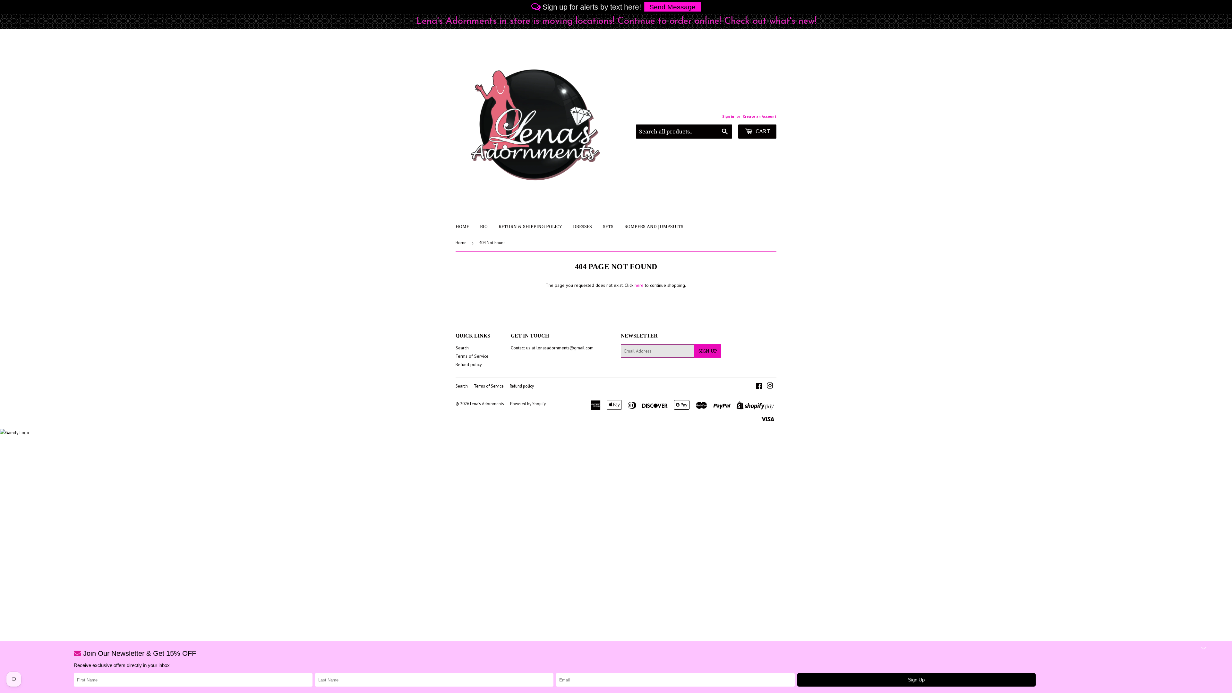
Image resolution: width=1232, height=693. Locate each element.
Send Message (672, 7)
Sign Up (707, 351)
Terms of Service (472, 356)
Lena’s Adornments (487, 403)
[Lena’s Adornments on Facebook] (759, 386)
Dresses (582, 226)
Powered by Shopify (528, 403)
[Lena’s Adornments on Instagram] (770, 386)
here (639, 285)
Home (462, 226)
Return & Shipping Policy (530, 226)
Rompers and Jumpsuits (653, 226)
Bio (484, 226)
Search (462, 348)
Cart (762, 131)
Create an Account (759, 116)
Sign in (728, 116)
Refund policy (469, 364)
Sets (608, 226)
